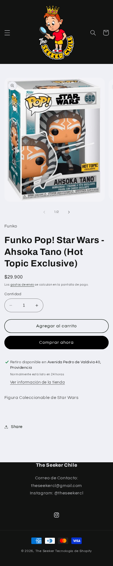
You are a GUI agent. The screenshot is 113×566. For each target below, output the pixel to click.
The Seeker (44, 551)
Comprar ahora (56, 342)
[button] (7, 32)
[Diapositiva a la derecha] (69, 212)
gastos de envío (22, 284)
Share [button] (16, 427)
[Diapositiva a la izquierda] (44, 212)
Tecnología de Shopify (73, 551)
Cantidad (12, 294)
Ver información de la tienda (37, 382)
